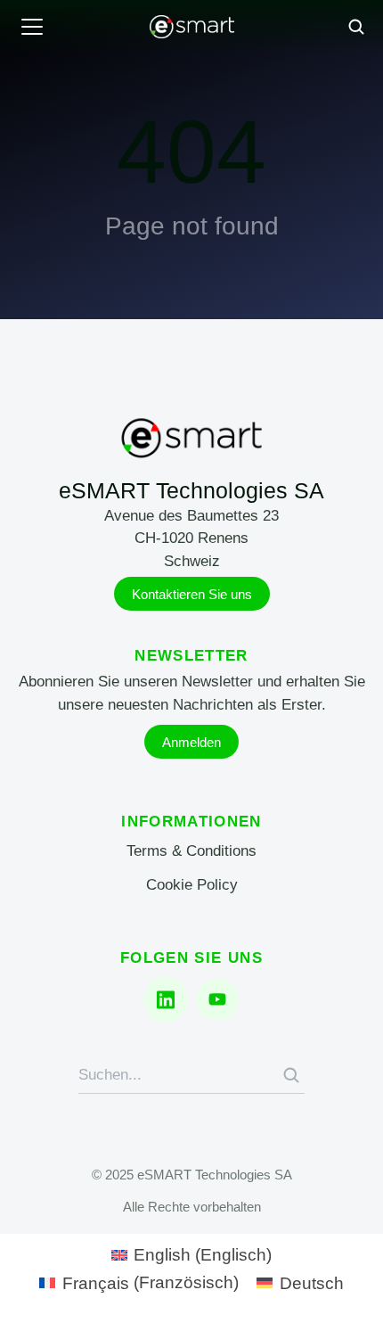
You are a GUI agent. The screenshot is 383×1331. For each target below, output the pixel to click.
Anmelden (191, 742)
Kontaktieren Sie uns (192, 594)
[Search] (291, 1075)
